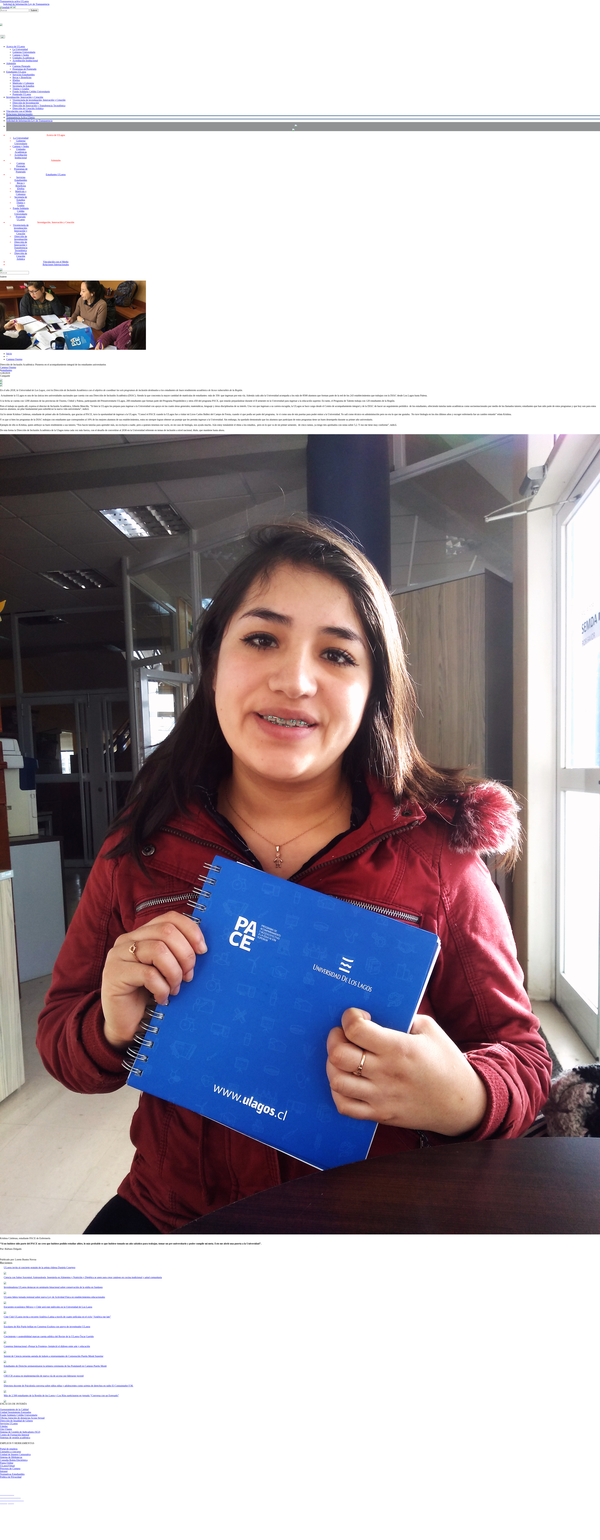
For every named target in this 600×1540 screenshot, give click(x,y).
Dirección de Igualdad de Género (16, 1420)
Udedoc (4, 1426)
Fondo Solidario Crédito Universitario (31, 91)
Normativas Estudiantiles (12, 1474)
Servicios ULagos (9, 1423)
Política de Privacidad (10, 1477)
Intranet (4, 1471)
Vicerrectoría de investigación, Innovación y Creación (38, 100)
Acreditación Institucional (25, 60)
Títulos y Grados (20, 88)
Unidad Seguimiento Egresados (15, 1412)
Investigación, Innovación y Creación (24, 97)
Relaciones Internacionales (19, 114)
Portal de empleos (9, 1448)
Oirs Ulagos (6, 1429)
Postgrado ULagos (21, 94)
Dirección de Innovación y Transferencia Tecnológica (38, 105)
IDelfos (16, 80)
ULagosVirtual (7, 1465)
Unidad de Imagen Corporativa (15, 1454)
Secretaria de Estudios (23, 86)
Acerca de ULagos (15, 46)
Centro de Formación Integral (14, 1434)
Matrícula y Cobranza (23, 83)
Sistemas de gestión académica (15, 1437)
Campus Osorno (14, 359)
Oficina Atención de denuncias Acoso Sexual (22, 1418)
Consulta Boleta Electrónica (14, 1460)
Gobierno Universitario (23, 52)
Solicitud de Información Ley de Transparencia (26, 4)
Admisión (11, 63)
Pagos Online (6, 1463)
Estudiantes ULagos (16, 71)
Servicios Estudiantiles (23, 74)
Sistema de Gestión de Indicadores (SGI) (20, 1432)
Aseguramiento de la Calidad (14, 1409)
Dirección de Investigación (25, 102)
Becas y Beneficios (21, 77)
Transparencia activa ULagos (14, 1)
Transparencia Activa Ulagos (20, 117)
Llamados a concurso (10, 1451)
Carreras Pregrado (21, 66)
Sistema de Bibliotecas (11, 1457)
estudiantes (6, 370)
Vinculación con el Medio (19, 111)
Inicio (9, 353)
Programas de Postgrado (24, 69)
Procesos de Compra (10, 1468)
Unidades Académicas (23, 57)
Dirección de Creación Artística (27, 108)
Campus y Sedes (20, 55)
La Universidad (20, 49)
